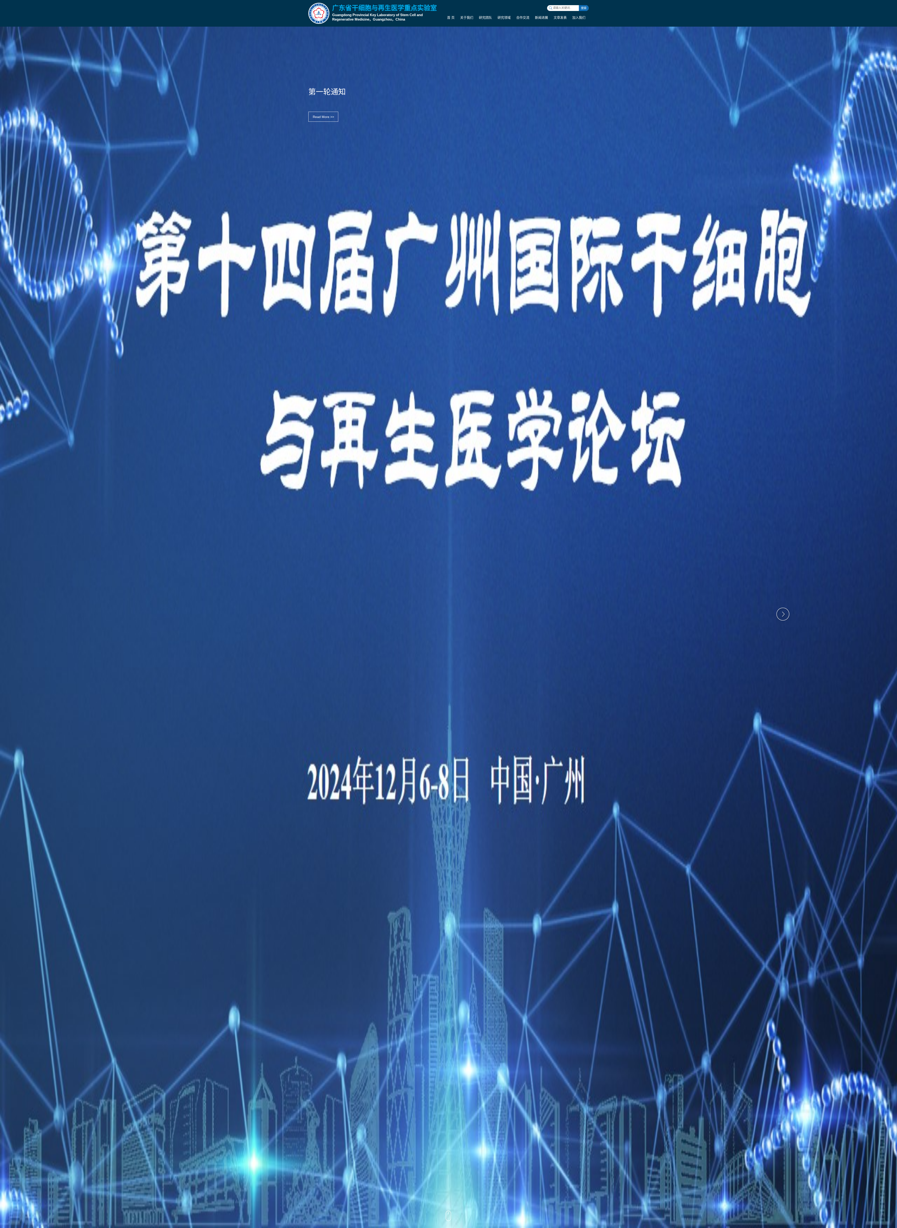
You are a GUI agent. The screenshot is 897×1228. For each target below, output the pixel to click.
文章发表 (560, 17)
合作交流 (522, 17)
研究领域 (504, 17)
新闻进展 (541, 17)
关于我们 (466, 17)
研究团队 (485, 17)
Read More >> (323, 117)
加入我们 (578, 17)
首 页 (451, 17)
